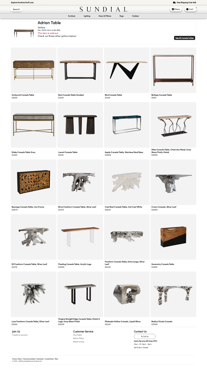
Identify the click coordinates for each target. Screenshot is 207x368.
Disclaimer (40, 359)
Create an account (19, 335)
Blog (56, 359)
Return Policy (78, 338)
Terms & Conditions (29, 359)
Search (16, 9)
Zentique (41, 27)
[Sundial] (103, 9)
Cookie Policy (49, 359)
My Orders (77, 335)
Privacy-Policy (17, 359)
